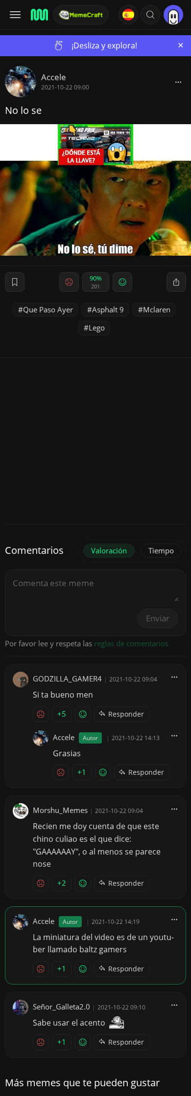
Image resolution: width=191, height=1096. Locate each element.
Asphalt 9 (108, 309)
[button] (150, 14)
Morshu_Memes (60, 810)
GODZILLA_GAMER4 (67, 678)
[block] (178, 81)
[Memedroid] (38, 15)
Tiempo (161, 550)
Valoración (109, 550)
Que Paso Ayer (48, 309)
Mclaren (156, 309)
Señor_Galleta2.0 (61, 1006)
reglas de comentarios (131, 643)
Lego (97, 327)
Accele (53, 77)
